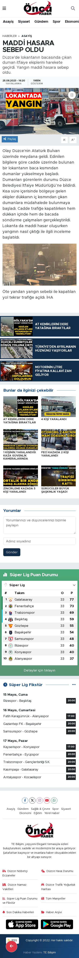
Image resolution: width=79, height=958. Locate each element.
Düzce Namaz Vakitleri (14, 886)
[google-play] (57, 925)
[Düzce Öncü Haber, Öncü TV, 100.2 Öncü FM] (37, 8)
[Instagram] (39, 800)
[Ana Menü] (4, 8)
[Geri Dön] (11, 946)
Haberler (9, 36)
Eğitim (38, 813)
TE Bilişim (49, 952)
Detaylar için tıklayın (39, 670)
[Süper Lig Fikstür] (74, 684)
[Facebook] (25, 800)
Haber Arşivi (54, 912)
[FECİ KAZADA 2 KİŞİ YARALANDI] (58, 439)
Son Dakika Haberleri (20, 912)
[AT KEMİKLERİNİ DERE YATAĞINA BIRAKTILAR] (20, 406)
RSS (14, 940)
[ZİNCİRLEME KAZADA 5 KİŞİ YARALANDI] (20, 475)
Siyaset (24, 21)
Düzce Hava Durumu (59, 871)
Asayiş (8, 21)
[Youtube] (47, 800)
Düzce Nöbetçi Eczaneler (15, 873)
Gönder (12, 552)
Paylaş (12, 139)
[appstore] (22, 925)
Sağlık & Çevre (40, 809)
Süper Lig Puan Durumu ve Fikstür (20, 900)
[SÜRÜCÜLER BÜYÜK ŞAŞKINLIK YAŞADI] (58, 475)
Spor (57, 21)
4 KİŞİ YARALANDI (54, 419)
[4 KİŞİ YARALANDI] (58, 406)
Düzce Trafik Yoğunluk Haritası (58, 886)
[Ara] (73, 8)
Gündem (41, 21)
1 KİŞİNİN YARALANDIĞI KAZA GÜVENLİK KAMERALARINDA (19, 455)
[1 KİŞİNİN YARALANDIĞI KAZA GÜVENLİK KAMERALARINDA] (20, 439)
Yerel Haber (51, 813)
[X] (32, 800)
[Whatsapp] (54, 800)
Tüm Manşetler (55, 898)
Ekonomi (25, 813)
